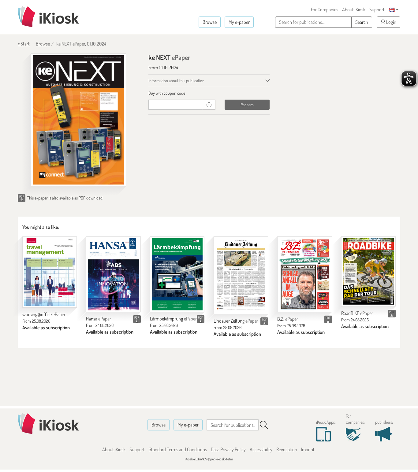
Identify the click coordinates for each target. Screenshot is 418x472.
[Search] (263, 424)
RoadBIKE (357, 313)
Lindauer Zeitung (236, 321)
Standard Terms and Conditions (178, 449)
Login (390, 22)
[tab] (209, 93)
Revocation (286, 449)
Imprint (308, 449)
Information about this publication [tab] (176, 80)
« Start (24, 44)
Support (377, 9)
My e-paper (239, 22)
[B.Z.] (304, 274)
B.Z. (287, 319)
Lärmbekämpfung (173, 319)
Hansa (98, 319)
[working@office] (49, 272)
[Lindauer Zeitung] (241, 275)
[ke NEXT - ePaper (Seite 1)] (78, 119)
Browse (210, 22)
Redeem (247, 104)
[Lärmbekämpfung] (177, 274)
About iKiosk (353, 9)
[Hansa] (113, 274)
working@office (43, 314)
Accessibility (261, 449)
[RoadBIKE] (368, 271)
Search (361, 22)
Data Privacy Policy (228, 449)
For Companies (324, 9)
